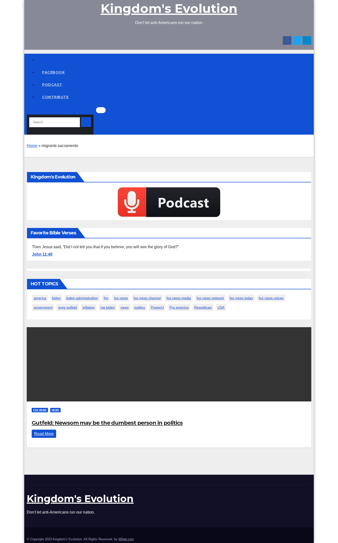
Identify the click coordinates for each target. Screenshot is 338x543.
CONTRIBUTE (55, 97)
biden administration (82, 298)
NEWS (55, 410)
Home (32, 146)
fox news (121, 298)
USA (220, 307)
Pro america (179, 307)
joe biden (107, 307)
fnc (106, 298)
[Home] (174, 60)
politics (139, 307)
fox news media (179, 298)
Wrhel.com (126, 539)
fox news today (241, 298)
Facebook (53, 72)
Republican (203, 307)
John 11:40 (42, 254)
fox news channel (147, 298)
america (40, 298)
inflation (89, 307)
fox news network (210, 298)
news (125, 307)
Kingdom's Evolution (169, 8)
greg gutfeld (67, 307)
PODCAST (52, 84)
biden (56, 298)
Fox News (40, 410)
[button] (28, 111)
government (43, 307)
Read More (44, 434)
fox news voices (271, 298)
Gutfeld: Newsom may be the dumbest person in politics (107, 423)
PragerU (157, 307)
